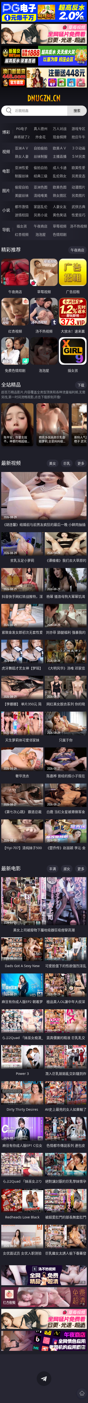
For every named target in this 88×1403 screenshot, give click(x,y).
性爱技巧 (78, 215)
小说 (6, 210)
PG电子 (21, 128)
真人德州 (40, 128)
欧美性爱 (78, 167)
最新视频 (11, 463)
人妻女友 (59, 206)
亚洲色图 (40, 187)
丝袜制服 (40, 156)
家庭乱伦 (40, 206)
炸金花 (40, 137)
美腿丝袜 (22, 195)
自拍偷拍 (40, 148)
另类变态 (78, 176)
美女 (52, 463)
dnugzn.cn (44, 98)
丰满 (52, 868)
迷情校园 (22, 215)
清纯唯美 (40, 195)
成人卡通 (59, 167)
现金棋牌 (59, 137)
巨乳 (66, 463)
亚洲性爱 (22, 167)
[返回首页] (82, 1393)
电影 (6, 171)
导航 (6, 229)
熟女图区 (59, 195)
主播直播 (59, 156)
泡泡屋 (40, 234)
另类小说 (40, 215)
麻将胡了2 (22, 137)
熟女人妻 (22, 156)
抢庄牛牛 (78, 137)
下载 (80, 385)
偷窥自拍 (22, 187)
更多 (80, 463)
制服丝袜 (22, 176)
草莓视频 (59, 226)
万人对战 (59, 128)
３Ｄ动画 (78, 148)
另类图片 (78, 195)
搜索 (77, 110)
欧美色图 (59, 187)
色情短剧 (59, 234)
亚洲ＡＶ (22, 148)
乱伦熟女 (59, 176)
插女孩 (22, 226)
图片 (6, 190)
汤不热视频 (78, 226)
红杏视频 (22, 234)
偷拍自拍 (40, 167)
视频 (6, 151)
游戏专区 (78, 128)
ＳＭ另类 (78, 156)
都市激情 (22, 206)
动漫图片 (78, 187)
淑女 (66, 868)
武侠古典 (78, 206)
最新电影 (11, 868)
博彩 (6, 132)
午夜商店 (40, 226)
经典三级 (40, 176)
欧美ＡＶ (59, 148)
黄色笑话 (59, 215)
